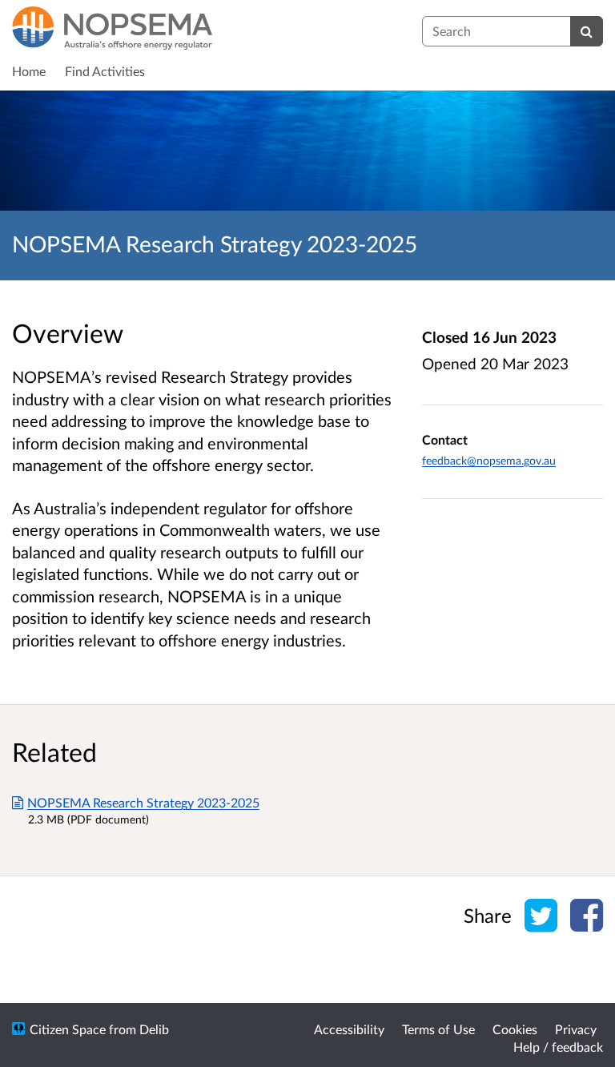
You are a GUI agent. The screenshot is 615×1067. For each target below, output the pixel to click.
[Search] (586, 31)
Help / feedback (558, 1046)
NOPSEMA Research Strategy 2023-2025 (143, 802)
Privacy (576, 1029)
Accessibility (349, 1029)
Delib (154, 1029)
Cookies (514, 1029)
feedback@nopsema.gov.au (489, 460)
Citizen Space (68, 1029)
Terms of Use (438, 1029)
